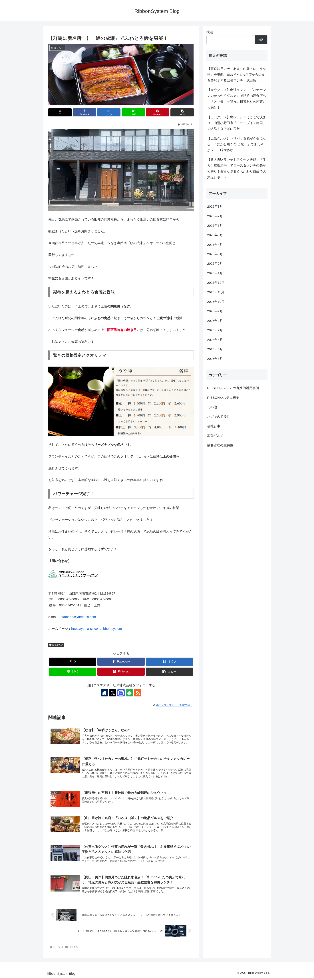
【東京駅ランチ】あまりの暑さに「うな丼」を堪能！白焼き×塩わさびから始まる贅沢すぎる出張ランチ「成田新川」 (236, 74)
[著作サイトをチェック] (104, 692)
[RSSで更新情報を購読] (137, 692)
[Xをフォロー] (112, 692)
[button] (182, 112)
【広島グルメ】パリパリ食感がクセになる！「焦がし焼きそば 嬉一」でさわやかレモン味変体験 (236, 144)
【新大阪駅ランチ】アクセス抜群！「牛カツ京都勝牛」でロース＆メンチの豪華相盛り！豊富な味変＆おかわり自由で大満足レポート (236, 168)
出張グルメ (57, 645)
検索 (209, 32)
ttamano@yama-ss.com (78, 617)
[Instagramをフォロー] (121, 692)
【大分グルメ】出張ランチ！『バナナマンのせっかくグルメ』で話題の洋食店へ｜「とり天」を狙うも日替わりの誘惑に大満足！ (236, 98)
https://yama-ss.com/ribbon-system (96, 629)
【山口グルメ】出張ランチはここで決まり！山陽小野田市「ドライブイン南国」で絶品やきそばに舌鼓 (236, 123)
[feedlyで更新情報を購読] (129, 692)
